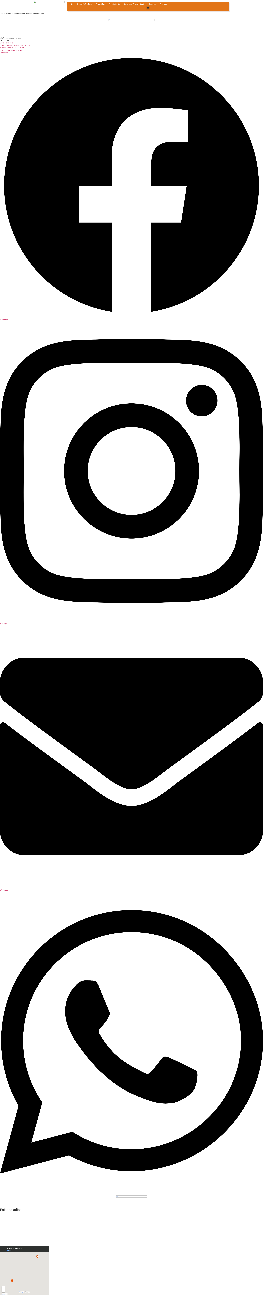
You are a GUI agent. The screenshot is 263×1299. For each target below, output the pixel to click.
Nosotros (152, 4)
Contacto (164, 4)
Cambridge (100, 4)
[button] (148, 8)
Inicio (71, 4)
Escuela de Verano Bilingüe (134, 4)
